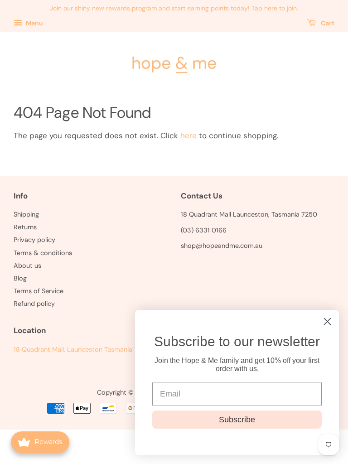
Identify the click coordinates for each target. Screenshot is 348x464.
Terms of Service (38, 291)
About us (27, 265)
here (188, 135)
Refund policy (34, 304)
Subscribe (237, 419)
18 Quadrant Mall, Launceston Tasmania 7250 (82, 349)
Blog (20, 278)
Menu (33, 23)
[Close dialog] (327, 321)
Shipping (26, 214)
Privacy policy (34, 240)
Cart (326, 23)
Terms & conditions (43, 253)
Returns (25, 227)
